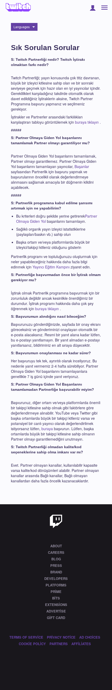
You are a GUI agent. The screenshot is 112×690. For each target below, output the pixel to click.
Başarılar (81, 166)
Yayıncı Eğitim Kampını (51, 266)
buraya (47, 428)
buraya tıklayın (87, 122)
